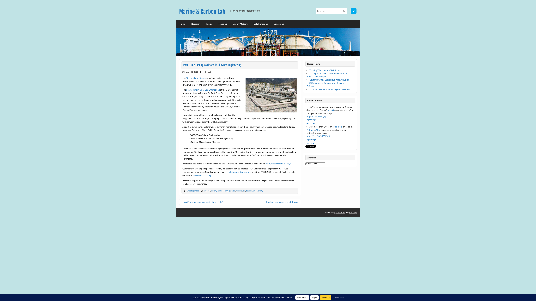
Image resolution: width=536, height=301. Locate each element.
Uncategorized (193, 191)
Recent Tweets (314, 100)
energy (214, 191)
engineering (223, 191)
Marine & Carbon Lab (202, 11)
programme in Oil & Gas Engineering (203, 89)
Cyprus (207, 191)
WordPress (340, 212)
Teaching (222, 24)
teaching (249, 191)
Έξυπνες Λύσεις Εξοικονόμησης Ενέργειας (329, 79)
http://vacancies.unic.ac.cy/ (278, 163)
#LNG (331, 110)
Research (195, 24)
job (233, 191)
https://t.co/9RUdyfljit (317, 116)
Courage (353, 212)
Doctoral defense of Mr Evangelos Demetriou (330, 89)
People (209, 24)
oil (244, 191)
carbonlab (207, 72)
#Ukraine (311, 130)
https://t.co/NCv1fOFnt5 (318, 136)
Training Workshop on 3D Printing (325, 70)
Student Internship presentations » (282, 202)
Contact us (279, 24)
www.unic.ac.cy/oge (203, 175)
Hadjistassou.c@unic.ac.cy (238, 172)
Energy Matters (240, 24)
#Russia (338, 126)
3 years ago (311, 119)
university (258, 191)
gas (230, 191)
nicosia (239, 191)
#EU (318, 130)
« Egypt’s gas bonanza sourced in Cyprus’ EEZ (202, 202)
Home (182, 24)
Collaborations (260, 24)
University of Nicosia (196, 78)
